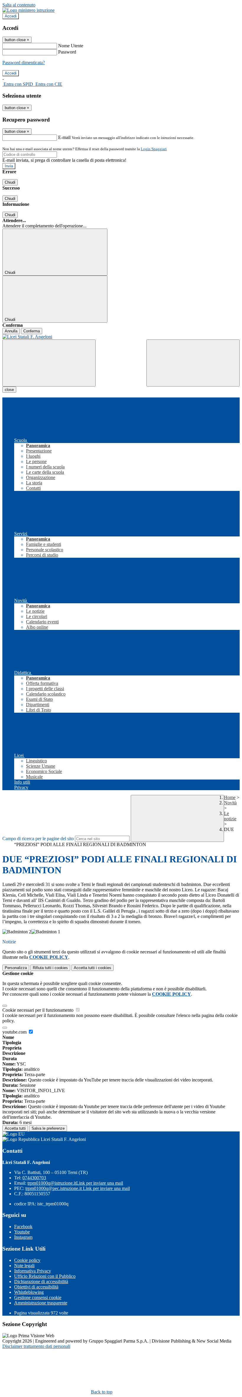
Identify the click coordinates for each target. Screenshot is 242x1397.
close (9, 389)
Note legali (24, 1265)
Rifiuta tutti (50, 968)
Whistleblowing (29, 1292)
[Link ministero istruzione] (28, 10)
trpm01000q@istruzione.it (75, 1183)
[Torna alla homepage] (121, 336)
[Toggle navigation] (49, 363)
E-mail (64, 137)
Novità (230, 802)
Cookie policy (27, 1260)
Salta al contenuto (18, 4)
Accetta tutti (92, 968)
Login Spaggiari (154, 149)
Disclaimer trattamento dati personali (36, 1346)
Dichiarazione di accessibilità (41, 1281)
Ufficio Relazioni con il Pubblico (45, 1276)
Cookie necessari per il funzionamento (38, 1010)
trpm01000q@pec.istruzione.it (77, 1188)
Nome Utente (70, 45)
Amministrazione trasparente (40, 1302)
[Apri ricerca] (193, 363)
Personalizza (16, 968)
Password (67, 51)
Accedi (11, 16)
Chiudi (10, 182)
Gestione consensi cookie (37, 1297)
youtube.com (15, 1031)
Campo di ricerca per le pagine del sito (38, 838)
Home (230, 797)
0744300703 (34, 1177)
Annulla (11, 331)
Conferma (31, 331)
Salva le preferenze (48, 1128)
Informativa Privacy (32, 1270)
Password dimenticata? (23, 62)
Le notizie (230, 816)
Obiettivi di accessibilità (36, 1286)
